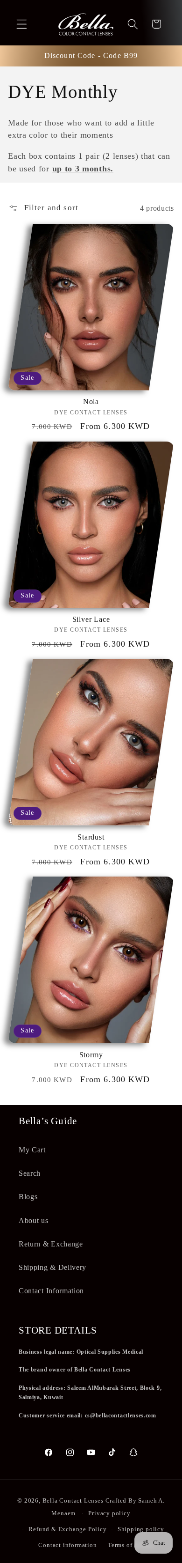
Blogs (28, 1197)
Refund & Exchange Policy (67, 1529)
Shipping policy (141, 1529)
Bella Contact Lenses (73, 1500)
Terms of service (131, 1545)
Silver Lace (91, 619)
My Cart (32, 1150)
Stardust (90, 837)
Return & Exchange (51, 1244)
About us (34, 1220)
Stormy (91, 1055)
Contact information (67, 1545)
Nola (91, 401)
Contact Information (51, 1291)
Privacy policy (109, 1513)
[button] (22, 24)
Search (30, 1173)
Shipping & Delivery (52, 1267)
